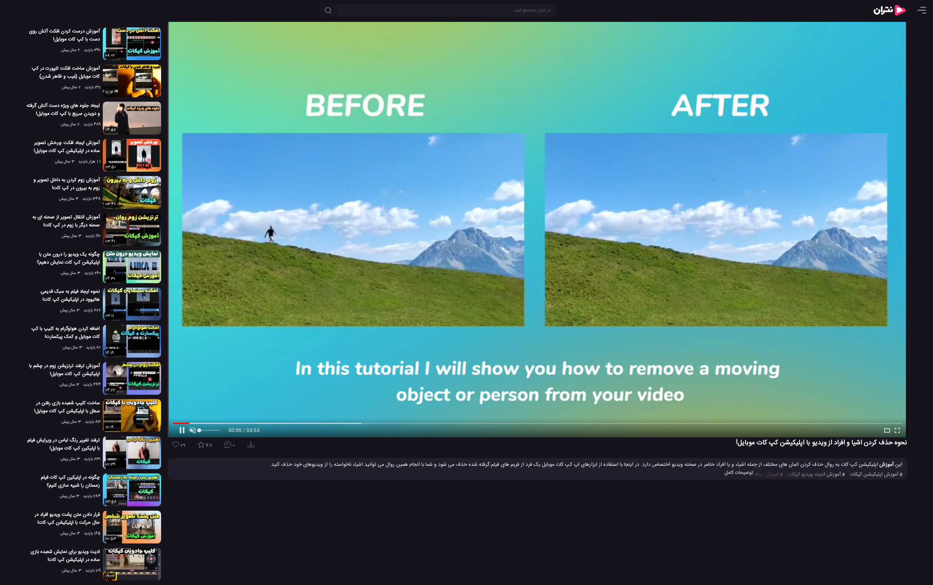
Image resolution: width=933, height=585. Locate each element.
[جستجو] (328, 10)
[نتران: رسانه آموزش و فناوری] (889, 10)
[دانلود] (252, 447)
